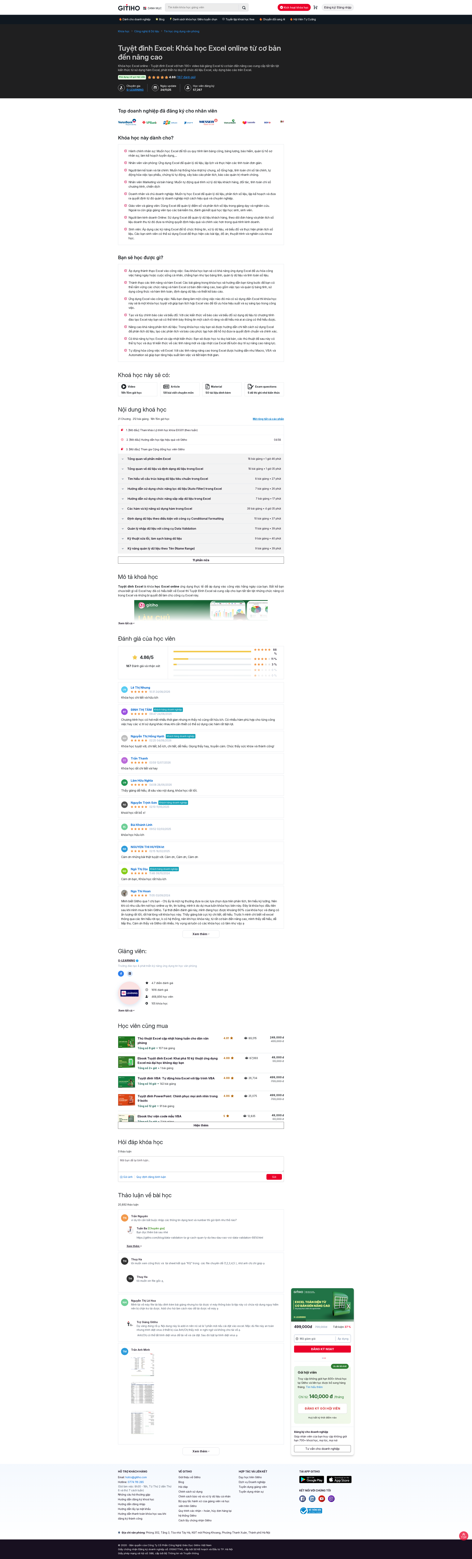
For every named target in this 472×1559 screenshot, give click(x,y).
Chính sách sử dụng (190, 1491)
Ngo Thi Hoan (141, 891)
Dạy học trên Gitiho (250, 1477)
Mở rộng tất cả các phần (268, 418)
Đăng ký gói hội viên (322, 1408)
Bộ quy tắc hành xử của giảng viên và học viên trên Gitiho (203, 1504)
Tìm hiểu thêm (314, 1387)
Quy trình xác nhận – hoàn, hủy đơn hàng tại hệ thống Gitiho (205, 1513)
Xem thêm (200, 934)
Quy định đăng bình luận (151, 1176)
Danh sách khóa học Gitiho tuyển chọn (195, 19)
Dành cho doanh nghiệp (136, 19)
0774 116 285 (136, 1482)
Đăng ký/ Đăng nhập (337, 7)
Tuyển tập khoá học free (240, 19)
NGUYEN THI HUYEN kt (147, 847)
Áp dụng (343, 1338)
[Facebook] (302, 1498)
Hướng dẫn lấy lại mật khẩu (134, 1508)
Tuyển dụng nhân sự (251, 1491)
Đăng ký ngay (322, 1349)
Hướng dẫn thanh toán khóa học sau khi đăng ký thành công (142, 1516)
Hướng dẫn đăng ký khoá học (136, 1499)
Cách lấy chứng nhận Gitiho (195, 1520)
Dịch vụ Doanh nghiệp (252, 1482)
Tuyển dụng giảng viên (253, 1486)
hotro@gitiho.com (136, 1477)
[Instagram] (331, 1498)
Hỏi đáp (183, 1486)
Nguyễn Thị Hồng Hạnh (147, 736)
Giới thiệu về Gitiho (189, 1477)
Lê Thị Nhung (140, 687)
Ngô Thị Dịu (139, 869)
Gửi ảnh (128, 1176)
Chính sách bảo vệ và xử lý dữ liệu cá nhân (204, 1496)
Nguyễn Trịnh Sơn (144, 802)
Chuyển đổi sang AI (274, 19)
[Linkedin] (312, 1498)
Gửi (274, 1176)
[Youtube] (321, 1498)
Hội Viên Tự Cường (305, 19)
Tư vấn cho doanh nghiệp (322, 1449)
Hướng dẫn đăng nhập (131, 1504)
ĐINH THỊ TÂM (141, 710)
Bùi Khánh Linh (141, 825)
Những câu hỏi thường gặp (134, 1494)
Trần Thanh (139, 758)
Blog (161, 19)
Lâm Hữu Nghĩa (142, 780)
